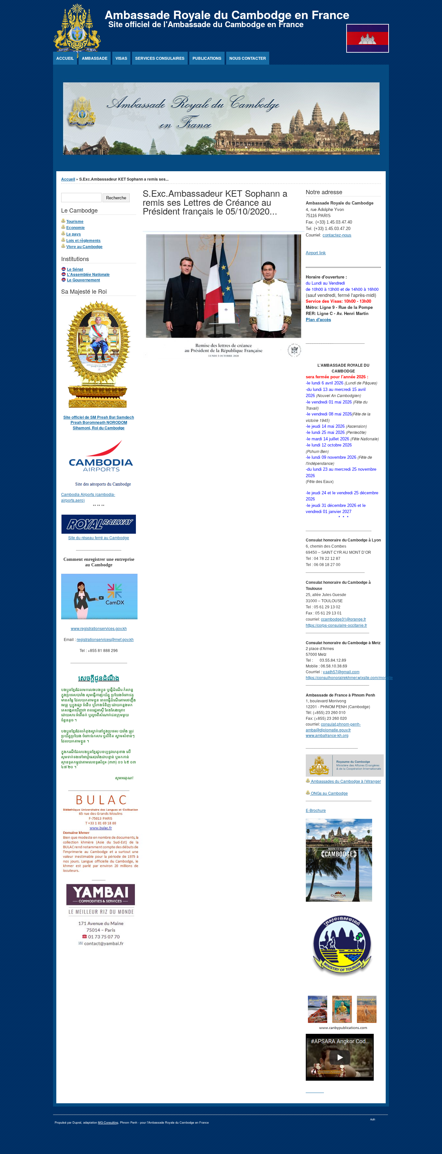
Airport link (316, 252)
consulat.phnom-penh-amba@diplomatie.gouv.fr (333, 726)
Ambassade (94, 58)
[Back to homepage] (77, 56)
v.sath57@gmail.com (341, 671)
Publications (207, 58)
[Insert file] (223, 357)
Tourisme (74, 221)
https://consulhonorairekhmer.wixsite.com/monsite (349, 677)
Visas (121, 58)
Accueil (65, 58)
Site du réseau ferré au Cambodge (98, 537)
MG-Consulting (108, 1122)
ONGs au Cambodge (329, 793)
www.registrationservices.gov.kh (99, 628)
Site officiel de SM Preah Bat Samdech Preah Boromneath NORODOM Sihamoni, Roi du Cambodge (98, 422)
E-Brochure (316, 810)
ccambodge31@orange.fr (343, 619)
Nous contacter (247, 58)
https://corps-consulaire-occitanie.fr (336, 625)
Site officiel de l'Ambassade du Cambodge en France (206, 23)
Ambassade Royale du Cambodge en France (227, 14)
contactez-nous (337, 235)
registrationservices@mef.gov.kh (105, 639)
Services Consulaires (159, 58)
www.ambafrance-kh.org (327, 735)
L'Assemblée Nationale (88, 274)
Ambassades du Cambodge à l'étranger (345, 781)
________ (315, 1090)
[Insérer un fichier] (102, 488)
